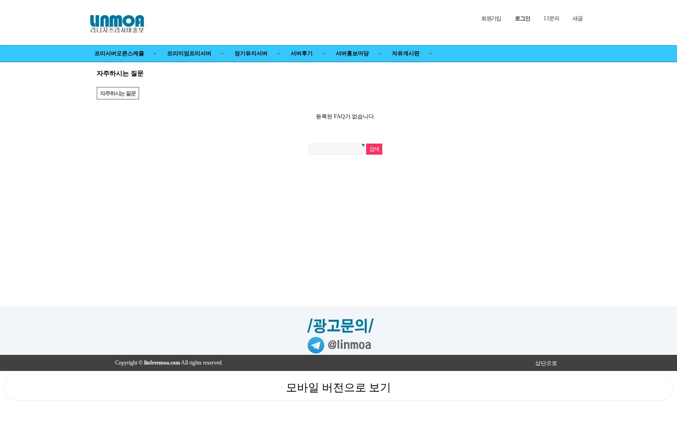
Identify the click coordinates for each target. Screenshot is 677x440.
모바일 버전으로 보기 (338, 388)
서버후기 (302, 53)
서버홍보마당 (352, 53)
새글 (577, 18)
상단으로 (546, 363)
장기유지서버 (251, 53)
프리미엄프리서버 (189, 53)
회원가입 (491, 18)
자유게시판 (406, 53)
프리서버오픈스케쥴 (119, 53)
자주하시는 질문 (117, 93)
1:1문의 (551, 18)
